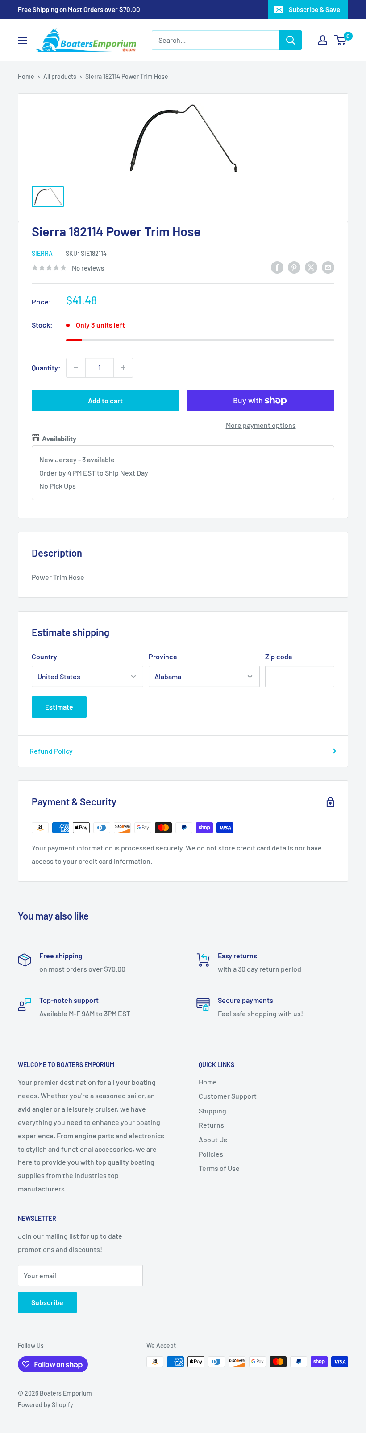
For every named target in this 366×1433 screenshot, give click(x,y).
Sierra (42, 253)
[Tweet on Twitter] (311, 267)
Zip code (278, 656)
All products (59, 76)
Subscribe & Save (314, 9)
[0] (340, 40)
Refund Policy (51, 751)
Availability (59, 438)
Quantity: (46, 367)
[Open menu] (22, 40)
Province (163, 656)
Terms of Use (219, 1168)
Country (44, 656)
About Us (213, 1139)
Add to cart (105, 400)
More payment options (261, 425)
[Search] (290, 40)
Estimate (59, 706)
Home (26, 76)
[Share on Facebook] (277, 267)
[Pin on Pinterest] (294, 267)
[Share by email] (328, 267)
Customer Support (228, 1096)
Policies (211, 1154)
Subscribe (47, 1302)
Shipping (212, 1110)
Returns (211, 1125)
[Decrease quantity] (76, 367)
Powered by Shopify (45, 1404)
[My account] (322, 40)
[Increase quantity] (123, 367)
